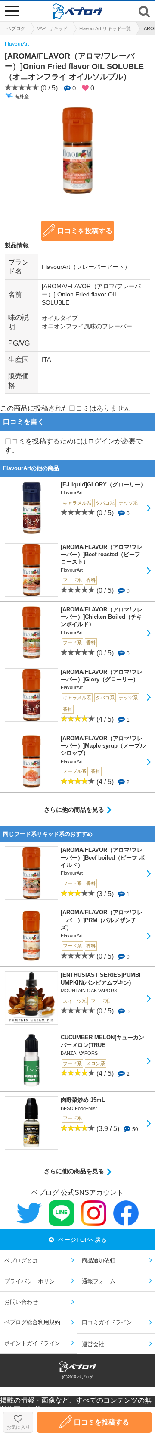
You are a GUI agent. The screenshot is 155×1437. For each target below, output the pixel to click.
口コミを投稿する (84, 230)
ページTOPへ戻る (82, 1239)
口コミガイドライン (107, 1322)
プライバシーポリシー (32, 1281)
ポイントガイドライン (32, 1343)
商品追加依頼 (98, 1260)
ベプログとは (21, 1260)
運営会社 (93, 1344)
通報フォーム (98, 1281)
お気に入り (18, 1427)
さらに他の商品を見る (74, 809)
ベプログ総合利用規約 (32, 1322)
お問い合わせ (21, 1302)
